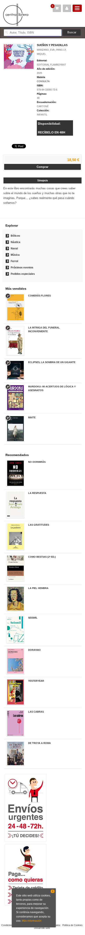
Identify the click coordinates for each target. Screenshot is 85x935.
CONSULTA (43, 81)
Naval (14, 248)
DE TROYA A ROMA (39, 743)
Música (15, 254)
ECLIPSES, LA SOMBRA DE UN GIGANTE (51, 362)
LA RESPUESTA (37, 493)
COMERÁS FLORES (39, 295)
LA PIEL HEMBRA (38, 588)
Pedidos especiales (23, 273)
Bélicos (15, 235)
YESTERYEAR (36, 681)
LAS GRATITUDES (38, 524)
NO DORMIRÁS (37, 462)
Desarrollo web (42, 928)
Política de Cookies (72, 925)
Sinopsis (42, 180)
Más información (31, 920)
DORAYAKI (34, 650)
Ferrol (14, 261)
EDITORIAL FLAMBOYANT (51, 64)
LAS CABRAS (36, 711)
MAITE (32, 417)
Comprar (42, 167)
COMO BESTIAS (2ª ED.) (42, 556)
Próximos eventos (22, 267)
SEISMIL (32, 617)
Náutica (15, 242)
